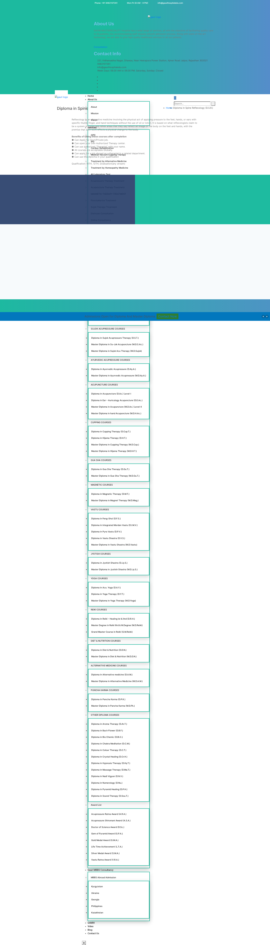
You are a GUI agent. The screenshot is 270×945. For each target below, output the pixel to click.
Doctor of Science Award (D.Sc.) (107, 827)
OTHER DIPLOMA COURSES (105, 715)
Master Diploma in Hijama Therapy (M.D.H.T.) (114, 451)
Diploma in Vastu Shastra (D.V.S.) (108, 538)
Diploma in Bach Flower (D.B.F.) (107, 730)
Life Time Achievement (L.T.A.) (107, 846)
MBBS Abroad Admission (103, 877)
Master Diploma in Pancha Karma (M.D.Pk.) (113, 705)
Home (91, 96)
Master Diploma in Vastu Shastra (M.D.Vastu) (114, 544)
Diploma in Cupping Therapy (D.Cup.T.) (111, 431)
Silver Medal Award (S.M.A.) (105, 853)
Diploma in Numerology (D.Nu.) (106, 783)
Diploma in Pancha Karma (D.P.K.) (108, 699)
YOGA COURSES (99, 578)
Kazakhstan (97, 912)
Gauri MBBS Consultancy (100, 870)
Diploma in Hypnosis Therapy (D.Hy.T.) (110, 763)
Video (91, 926)
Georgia (95, 899)
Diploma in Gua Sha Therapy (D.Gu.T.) (110, 469)
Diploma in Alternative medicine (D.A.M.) (112, 674)
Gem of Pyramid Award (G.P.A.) (107, 833)
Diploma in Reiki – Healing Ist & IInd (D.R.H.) (113, 618)
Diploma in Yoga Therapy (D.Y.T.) (107, 594)
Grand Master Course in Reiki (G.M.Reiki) (112, 632)
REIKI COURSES (99, 609)
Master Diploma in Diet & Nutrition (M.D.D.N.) (114, 656)
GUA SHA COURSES (101, 460)
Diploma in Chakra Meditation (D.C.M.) (110, 743)
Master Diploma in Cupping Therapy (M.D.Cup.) (115, 444)
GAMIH (91, 923)
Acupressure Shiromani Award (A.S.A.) (111, 820)
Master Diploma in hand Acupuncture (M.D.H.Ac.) (116, 413)
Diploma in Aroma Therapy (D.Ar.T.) (109, 724)
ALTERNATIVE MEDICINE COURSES (109, 665)
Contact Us (93, 933)
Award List (96, 805)
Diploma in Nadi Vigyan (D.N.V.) (107, 776)
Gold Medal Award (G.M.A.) (105, 840)
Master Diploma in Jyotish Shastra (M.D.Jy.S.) (114, 569)
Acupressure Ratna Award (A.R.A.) (108, 814)
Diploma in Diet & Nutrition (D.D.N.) (109, 650)
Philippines (96, 906)
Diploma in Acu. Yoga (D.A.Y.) (106, 587)
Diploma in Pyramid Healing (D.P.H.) (109, 789)
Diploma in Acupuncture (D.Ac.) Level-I (111, 393)
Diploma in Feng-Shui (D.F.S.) (106, 518)
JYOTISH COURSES (101, 553)
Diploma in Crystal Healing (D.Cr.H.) (109, 756)
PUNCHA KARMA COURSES (105, 690)
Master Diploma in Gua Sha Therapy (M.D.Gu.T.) (115, 475)
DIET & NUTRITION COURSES (106, 641)
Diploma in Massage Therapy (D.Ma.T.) (110, 769)
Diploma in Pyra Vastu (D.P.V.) (106, 531)
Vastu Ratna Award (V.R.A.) (105, 859)
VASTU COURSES (100, 509)
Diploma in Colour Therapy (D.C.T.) (108, 750)
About (94, 107)
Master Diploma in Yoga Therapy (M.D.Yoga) (113, 600)
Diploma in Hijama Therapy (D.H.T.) (109, 438)
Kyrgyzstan (97, 886)
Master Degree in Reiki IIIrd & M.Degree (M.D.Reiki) (117, 625)
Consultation (100, 47)
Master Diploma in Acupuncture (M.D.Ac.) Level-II (116, 406)
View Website (30, 374)
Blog (90, 930)
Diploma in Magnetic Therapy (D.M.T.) (110, 494)
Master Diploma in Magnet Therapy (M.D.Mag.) (115, 500)
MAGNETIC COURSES (102, 484)
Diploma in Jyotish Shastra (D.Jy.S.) (109, 562)
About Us (92, 99)
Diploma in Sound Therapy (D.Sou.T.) (110, 796)
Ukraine (95, 893)
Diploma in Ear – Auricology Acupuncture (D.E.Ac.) (117, 400)
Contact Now (167, 316)
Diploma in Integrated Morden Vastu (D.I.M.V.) (114, 525)
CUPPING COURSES (101, 422)
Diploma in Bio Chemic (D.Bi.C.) (107, 737)
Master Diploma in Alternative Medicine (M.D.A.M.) (117, 681)
